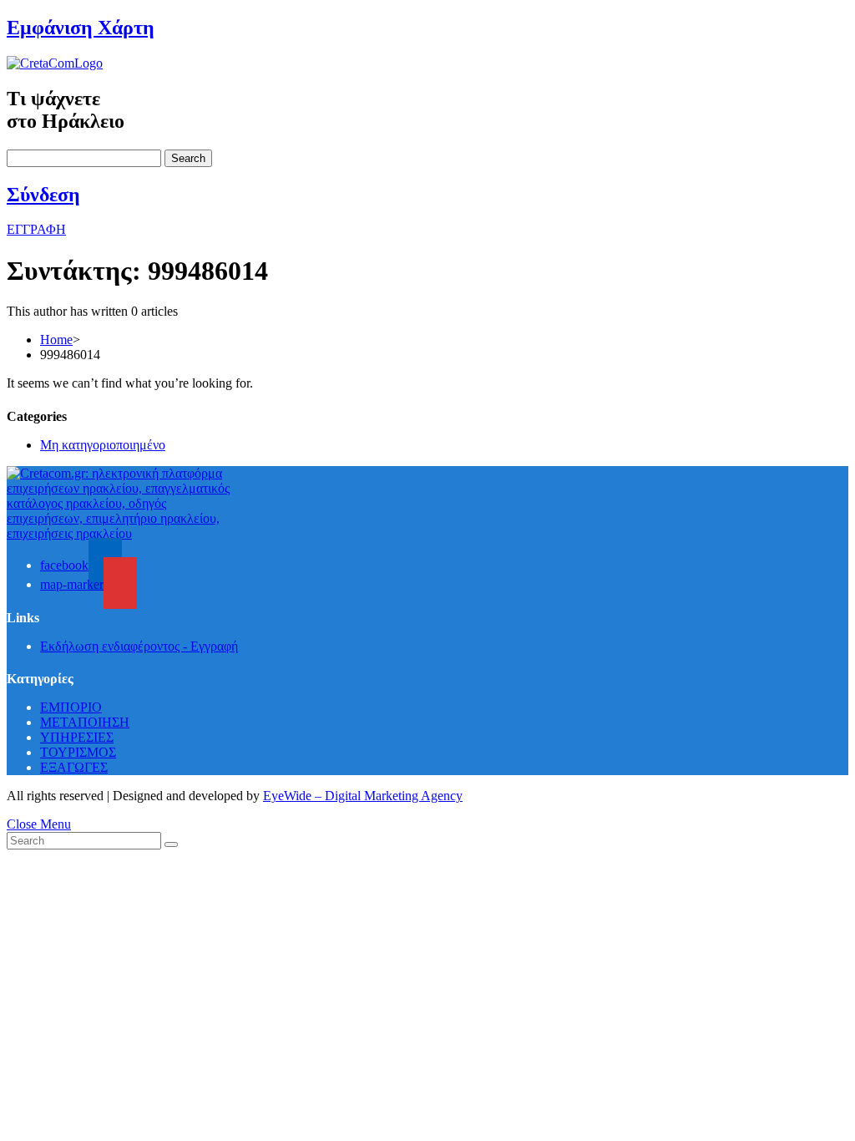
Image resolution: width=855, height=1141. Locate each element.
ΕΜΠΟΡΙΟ (71, 707)
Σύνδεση (43, 194)
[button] (36, 229)
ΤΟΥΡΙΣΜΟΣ (78, 752)
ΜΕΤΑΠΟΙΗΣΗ (84, 722)
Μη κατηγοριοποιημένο (102, 445)
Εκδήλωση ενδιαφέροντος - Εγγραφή (139, 646)
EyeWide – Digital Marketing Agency (363, 796)
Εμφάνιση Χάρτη (80, 27)
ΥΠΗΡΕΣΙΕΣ (77, 737)
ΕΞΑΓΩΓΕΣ (74, 767)
